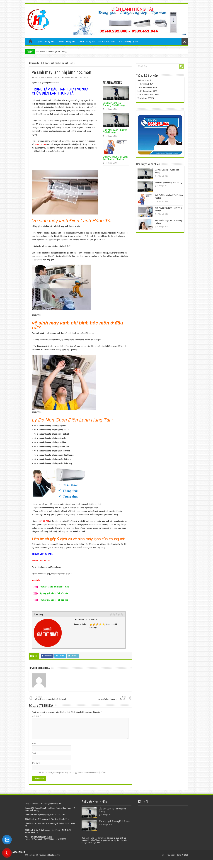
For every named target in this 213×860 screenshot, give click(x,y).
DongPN (180, 855)
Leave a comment (71, 77)
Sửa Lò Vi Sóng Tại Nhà (128, 41)
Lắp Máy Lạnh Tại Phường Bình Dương (114, 104)
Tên (34, 743)
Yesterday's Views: (145, 87)
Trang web (36, 763)
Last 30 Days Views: (146, 94)
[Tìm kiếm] (181, 66)
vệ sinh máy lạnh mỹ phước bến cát (50, 698)
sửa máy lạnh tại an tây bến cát (112, 698)
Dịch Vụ (44, 63)
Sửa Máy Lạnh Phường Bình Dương (115, 131)
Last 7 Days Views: (145, 91)
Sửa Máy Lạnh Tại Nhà (66, 41)
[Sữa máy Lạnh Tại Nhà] (38, 19)
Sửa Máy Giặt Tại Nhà (107, 41)
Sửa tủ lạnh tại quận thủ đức (102, 840)
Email (35, 753)
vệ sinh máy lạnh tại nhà (50, 77)
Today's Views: (144, 84)
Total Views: (143, 98)
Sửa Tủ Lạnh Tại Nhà (87, 41)
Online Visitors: (144, 80)
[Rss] (163, 855)
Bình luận (36, 716)
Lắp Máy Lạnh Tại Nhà (45, 41)
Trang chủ (31, 41)
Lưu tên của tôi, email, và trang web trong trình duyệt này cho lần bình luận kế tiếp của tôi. (71, 772)
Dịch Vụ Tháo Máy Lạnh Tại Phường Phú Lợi (55, 51)
